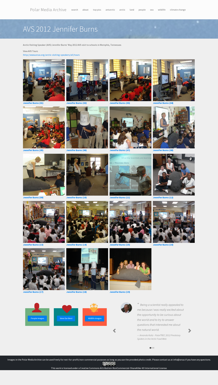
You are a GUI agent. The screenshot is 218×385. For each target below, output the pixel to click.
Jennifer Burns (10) (76, 197)
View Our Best (66, 318)
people (142, 9)
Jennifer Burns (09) (33, 197)
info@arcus (179, 359)
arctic (122, 9)
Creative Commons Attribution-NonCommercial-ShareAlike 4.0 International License (123, 368)
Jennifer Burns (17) (33, 291)
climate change (178, 9)
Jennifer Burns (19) (120, 291)
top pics (97, 9)
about (85, 9)
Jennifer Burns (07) (120, 150)
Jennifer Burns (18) (76, 291)
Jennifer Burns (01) (33, 102)
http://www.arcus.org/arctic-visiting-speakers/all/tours (51, 54)
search (74, 9)
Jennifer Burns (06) (76, 150)
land (132, 9)
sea (151, 9)
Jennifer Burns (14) (76, 244)
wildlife (162, 9)
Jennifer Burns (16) (163, 244)
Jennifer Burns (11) (120, 197)
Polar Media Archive (48, 9)
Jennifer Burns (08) (163, 150)
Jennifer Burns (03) (120, 102)
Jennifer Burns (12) (163, 197)
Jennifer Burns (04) (163, 102)
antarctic (110, 9)
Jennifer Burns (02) (76, 102)
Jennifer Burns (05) (33, 150)
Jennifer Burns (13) (33, 244)
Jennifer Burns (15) (120, 244)
